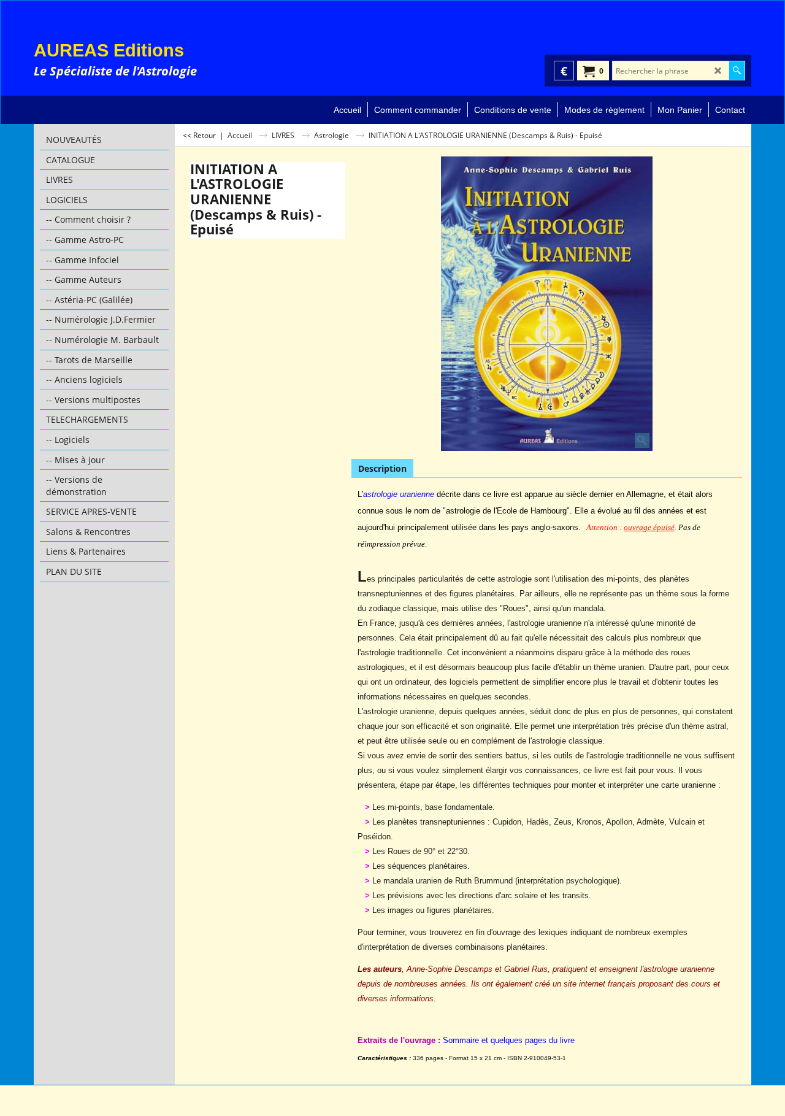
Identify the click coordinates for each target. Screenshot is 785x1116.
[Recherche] (737, 70)
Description (382, 468)
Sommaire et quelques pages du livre (509, 1040)
